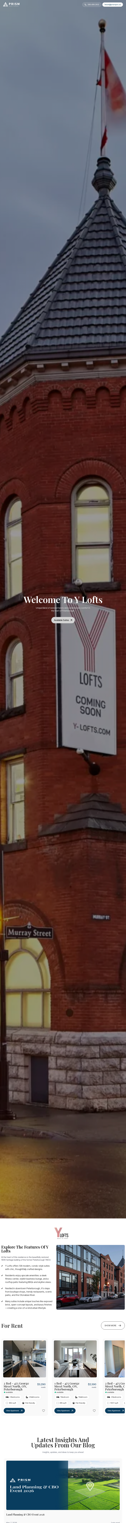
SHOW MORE (110, 1325)
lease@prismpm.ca (113, 4)
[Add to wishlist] (44, 1411)
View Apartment (12, 1411)
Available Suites (61, 620)
